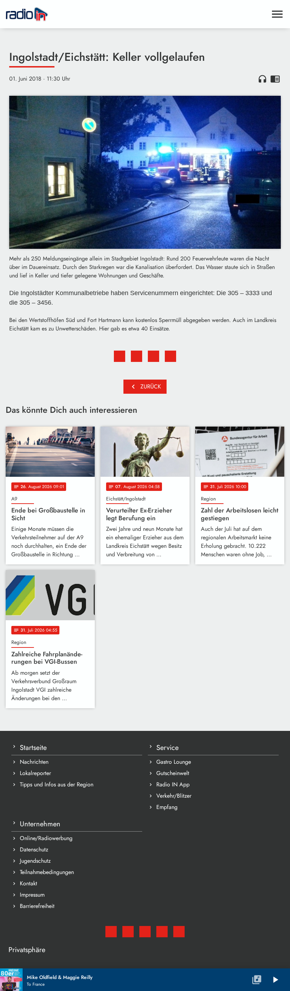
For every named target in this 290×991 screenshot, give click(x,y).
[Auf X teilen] (136, 356)
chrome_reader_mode (275, 79)
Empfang (167, 807)
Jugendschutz (35, 861)
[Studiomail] (111, 931)
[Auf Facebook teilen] (119, 356)
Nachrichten (34, 762)
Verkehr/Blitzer (173, 796)
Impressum (32, 895)
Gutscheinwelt (172, 773)
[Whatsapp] (162, 931)
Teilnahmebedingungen (47, 872)
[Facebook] (128, 931)
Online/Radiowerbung (46, 838)
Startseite (33, 748)
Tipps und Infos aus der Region (56, 784)
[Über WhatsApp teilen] (153, 356)
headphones (262, 79)
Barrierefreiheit (37, 906)
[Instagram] (145, 931)
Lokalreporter (35, 773)
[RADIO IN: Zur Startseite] (136, 14)
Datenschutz (34, 849)
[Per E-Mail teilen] (170, 356)
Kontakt (28, 883)
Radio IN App (173, 784)
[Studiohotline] (179, 931)
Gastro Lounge (173, 762)
